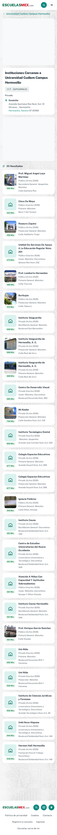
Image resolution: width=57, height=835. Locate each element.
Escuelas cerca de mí (28, 828)
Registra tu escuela (22, 822)
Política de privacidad (16, 815)
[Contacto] (44, 807)
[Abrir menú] (52, 5)
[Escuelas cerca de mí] (51, 807)
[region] (28, 42)
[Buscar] (44, 5)
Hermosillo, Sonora (18, 110)
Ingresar (40, 822)
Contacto (47, 815)
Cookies (35, 815)
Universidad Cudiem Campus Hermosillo (28, 13)
